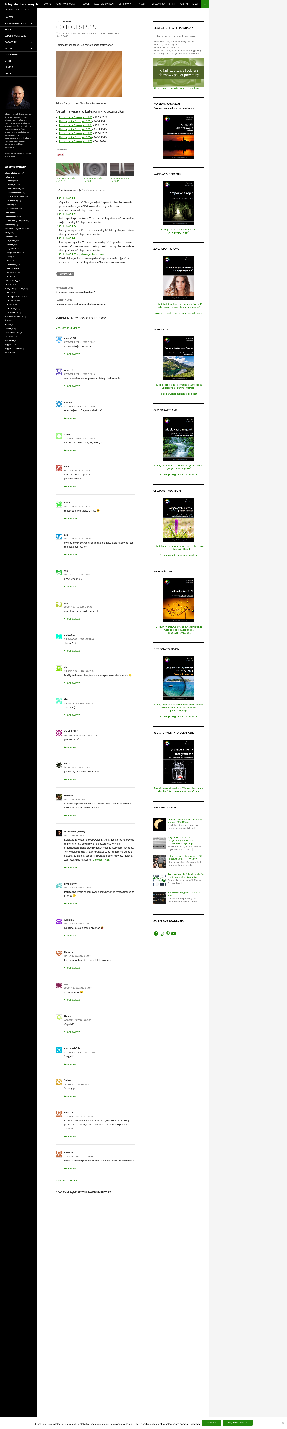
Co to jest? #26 (67, 214)
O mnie (172, 4)
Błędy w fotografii (12, 173)
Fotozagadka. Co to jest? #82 (75, 121)
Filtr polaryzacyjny (16, 296)
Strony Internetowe (13, 316)
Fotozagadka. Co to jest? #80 (75, 137)
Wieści (8, 328)
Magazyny (11, 248)
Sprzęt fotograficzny (14, 288)
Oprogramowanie (13, 252)
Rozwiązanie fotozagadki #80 (75, 133)
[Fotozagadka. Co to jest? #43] (68, 169)
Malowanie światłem (15, 196)
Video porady (12, 208)
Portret (10, 204)
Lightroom (11, 264)
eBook (86, 4)
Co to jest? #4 (67, 238)
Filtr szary (12, 300)
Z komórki (9, 340)
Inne (9, 260)
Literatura (9, 236)
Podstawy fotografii (66, 4)
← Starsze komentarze (68, 328)
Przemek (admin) (76, 831)
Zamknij (211, 1422)
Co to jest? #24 (67, 226)
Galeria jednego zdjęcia (15, 220)
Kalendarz (9, 224)
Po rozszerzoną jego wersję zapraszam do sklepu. (179, 313)
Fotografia (9, 177)
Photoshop (11, 272)
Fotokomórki (10, 212)
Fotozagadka (64, 21)
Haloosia (69, 795)
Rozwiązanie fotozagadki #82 (75, 117)
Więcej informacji (238, 1422)
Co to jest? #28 (101, 859)
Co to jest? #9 (67, 198)
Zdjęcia (8, 344)
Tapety (8, 324)
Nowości (47, 4)
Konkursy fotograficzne (15, 228)
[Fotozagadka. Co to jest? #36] (122, 169)
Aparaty (10, 304)
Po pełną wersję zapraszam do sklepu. (179, 393)
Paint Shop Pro (13, 268)
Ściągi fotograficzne (104, 4)
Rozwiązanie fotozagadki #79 (75, 141)
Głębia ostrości (13, 188)
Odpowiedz (73, 354)
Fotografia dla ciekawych (21, 4)
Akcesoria (11, 292)
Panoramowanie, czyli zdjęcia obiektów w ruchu (81, 302)
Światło (8, 320)
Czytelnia (11, 240)
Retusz (10, 276)
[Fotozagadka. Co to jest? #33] (95, 169)
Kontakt (184, 4)
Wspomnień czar (12, 332)
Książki (10, 244)
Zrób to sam (10, 352)
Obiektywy (11, 308)
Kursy (7, 232)
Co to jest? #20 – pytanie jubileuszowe (81, 254)
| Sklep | (195, 4)
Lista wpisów (158, 4)
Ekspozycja (11, 184)
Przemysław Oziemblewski (98, 33)
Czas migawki (12, 180)
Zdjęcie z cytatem (12, 348)
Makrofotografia (14, 192)
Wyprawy (9, 336)
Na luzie (141, 4)
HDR (9, 256)
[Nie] (283, 1423)
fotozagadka (66, 274)
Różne (8, 284)
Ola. (66, 570)
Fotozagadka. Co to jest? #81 (75, 129)
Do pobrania (125, 4)
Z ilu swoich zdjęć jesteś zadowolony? (75, 290)
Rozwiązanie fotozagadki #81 (75, 125)
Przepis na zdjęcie (12, 280)
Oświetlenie (12, 200)
